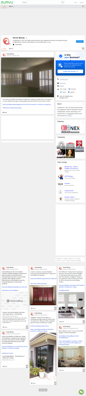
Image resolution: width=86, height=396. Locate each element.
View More (43, 390)
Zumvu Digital (77, 260)
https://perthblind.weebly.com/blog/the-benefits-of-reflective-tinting (42, 330)
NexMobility (75, 132)
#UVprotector (45, 326)
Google (64, 89)
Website (61, 86)
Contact (68, 260)
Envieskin (67, 183)
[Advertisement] (43, 21)
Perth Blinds (10, 54)
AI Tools (63, 260)
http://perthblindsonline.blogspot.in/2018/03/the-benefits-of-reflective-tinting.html (27, 104)
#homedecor (5, 290)
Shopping (65, 258)
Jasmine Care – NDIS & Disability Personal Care (71, 167)
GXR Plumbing (68, 176)
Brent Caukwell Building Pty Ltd (70, 148)
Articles (58, 260)
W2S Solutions (79, 147)
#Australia (33, 283)
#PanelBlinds (62, 336)
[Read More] (27, 327)
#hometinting (17, 108)
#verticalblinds (14, 290)
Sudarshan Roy (79, 150)
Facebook (73, 89)
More (69, 115)
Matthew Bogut (61, 146)
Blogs (78, 258)
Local (75, 258)
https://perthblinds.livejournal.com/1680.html (43, 278)
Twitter (64, 92)
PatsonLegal (61, 157)
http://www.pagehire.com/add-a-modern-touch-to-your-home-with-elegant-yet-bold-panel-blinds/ (71, 342)
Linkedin (72, 92)
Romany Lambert (69, 197)
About (11, 6)
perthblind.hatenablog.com (11, 316)
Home (4, 6)
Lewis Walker (65, 132)
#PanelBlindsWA (63, 337)
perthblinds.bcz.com (9, 360)
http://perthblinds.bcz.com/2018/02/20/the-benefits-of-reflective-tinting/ (15, 347)
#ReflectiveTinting (8, 108)
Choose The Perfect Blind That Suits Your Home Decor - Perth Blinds (14, 313)
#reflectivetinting (42, 283)
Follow (79, 41)
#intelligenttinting (64, 290)
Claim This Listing (69, 71)
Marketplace (59, 258)
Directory (71, 258)
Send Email (62, 83)
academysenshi (68, 190)
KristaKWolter (70, 157)
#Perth (76, 336)
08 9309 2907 (64, 79)
